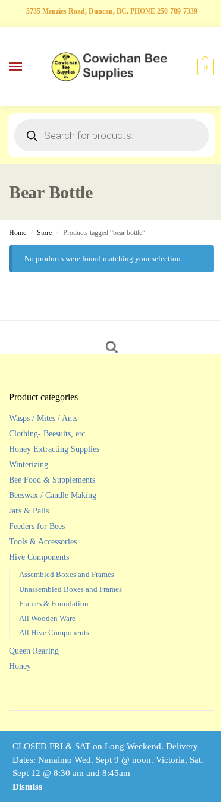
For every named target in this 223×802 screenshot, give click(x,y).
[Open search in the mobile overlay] (111, 135)
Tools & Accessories (43, 541)
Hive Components (39, 557)
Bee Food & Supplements (52, 480)
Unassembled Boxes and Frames (70, 589)
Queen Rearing (34, 650)
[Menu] (27, 67)
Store (44, 233)
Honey (20, 666)
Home (17, 233)
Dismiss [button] (27, 786)
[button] (204, 67)
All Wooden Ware (47, 618)
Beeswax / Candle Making (52, 495)
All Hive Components (54, 632)
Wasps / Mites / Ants (43, 418)
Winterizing (28, 464)
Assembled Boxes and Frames (66, 574)
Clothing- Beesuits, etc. (48, 433)
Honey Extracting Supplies (54, 449)
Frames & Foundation (54, 603)
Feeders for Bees (37, 526)
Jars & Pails (29, 510)
